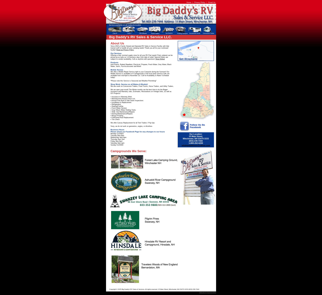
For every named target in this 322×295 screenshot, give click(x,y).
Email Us (211, 2)
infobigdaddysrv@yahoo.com (196, 145)
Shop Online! (160, 59)
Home (189, 2)
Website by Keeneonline (207, 292)
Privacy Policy (199, 2)
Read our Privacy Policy (125, 50)
